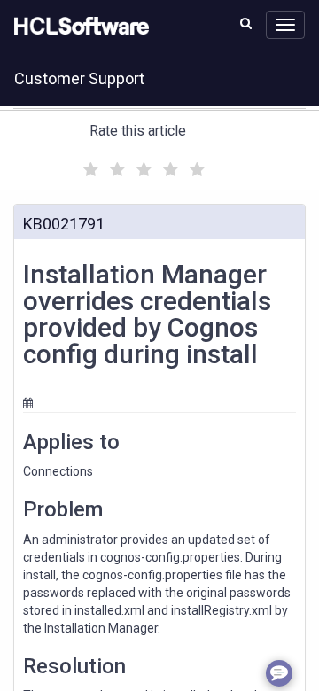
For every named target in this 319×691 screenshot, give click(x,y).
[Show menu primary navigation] (285, 25)
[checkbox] (88, 164)
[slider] (142, 167)
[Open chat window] (279, 673)
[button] (246, 23)
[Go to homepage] (78, 26)
